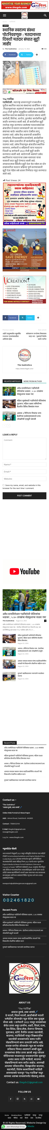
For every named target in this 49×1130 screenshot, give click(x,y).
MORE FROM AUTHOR (33, 381)
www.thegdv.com (16, 837)
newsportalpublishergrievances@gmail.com (19, 883)
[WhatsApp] (31, 1099)
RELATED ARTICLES (12, 381)
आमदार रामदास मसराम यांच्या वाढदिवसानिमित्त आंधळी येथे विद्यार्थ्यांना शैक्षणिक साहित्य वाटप (23, 773)
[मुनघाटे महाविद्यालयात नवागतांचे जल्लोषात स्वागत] (9, 676)
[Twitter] (24, 1099)
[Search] (45, 15)
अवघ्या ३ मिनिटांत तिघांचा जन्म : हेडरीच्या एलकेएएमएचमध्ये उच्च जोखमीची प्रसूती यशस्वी (29, 416)
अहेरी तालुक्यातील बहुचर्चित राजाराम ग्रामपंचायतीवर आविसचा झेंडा (12, 336)
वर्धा (21, 1118)
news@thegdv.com (10, 832)
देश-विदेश (38, 1118)
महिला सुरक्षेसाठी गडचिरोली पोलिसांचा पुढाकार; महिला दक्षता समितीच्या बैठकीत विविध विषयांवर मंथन (31, 403)
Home (5, 22)
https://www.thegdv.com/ (24, 369)
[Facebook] (10, 1099)
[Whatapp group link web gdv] (24, 96)
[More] (37, 54)
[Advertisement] (24, 530)
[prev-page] (4, 425)
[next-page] (8, 425)
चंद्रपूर (34, 1115)
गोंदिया (15, 1118)
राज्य (31, 1118)
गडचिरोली (12, 22)
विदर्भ (26, 1118)
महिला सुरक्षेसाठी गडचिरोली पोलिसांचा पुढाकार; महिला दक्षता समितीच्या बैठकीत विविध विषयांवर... (30, 637)
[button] (4, 15)
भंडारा (9, 1118)
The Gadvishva (11, 49)
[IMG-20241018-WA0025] (24, 273)
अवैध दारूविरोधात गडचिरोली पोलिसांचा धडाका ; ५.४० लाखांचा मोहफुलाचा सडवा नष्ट (30, 391)
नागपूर (40, 1115)
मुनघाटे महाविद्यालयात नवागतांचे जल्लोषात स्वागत (20, 780)
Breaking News (16, 1115)
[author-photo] (24, 361)
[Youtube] (38, 1099)
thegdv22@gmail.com (16, 829)
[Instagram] (17, 1099)
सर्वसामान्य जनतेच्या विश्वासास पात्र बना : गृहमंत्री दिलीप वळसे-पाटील (36, 336)
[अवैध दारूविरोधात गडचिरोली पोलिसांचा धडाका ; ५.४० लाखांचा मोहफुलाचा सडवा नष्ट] (9, 391)
